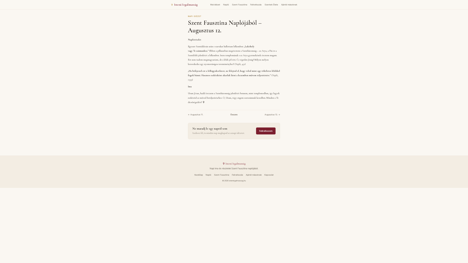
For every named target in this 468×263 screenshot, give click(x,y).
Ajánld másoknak (289, 4)
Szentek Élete (271, 4)
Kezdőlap (198, 175)
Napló (226, 4)
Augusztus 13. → (272, 114)
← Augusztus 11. (195, 114)
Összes (234, 114)
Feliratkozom (266, 131)
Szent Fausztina (239, 4)
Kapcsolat (269, 175)
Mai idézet (215, 4)
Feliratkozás (256, 4)
